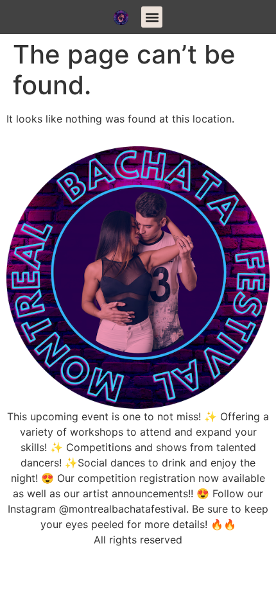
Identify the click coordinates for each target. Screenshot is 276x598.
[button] (151, 17)
